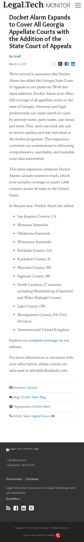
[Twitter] (31, 508)
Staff (17, 56)
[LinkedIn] (23, 508)
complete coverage (43, 340)
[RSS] (8, 508)
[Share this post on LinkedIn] (73, 64)
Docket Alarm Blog (33, 397)
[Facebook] (15, 508)
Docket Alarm (41, 406)
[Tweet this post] (60, 64)
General (32, 388)
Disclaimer (32, 479)
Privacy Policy (14, 479)
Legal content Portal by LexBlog (39, 535)
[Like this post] (67, 64)
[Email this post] (53, 64)
